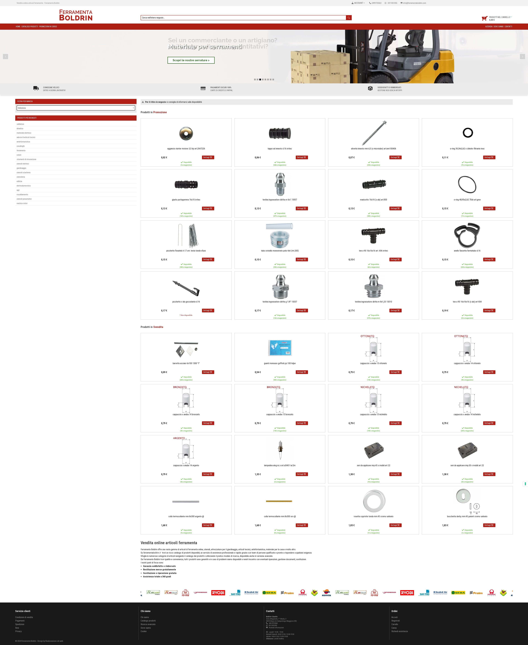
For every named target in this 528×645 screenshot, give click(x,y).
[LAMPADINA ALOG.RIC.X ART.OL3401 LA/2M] (280, 450)
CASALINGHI (21, 146)
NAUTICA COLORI (22, 203)
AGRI (18, 190)
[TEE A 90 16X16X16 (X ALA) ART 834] (467, 286)
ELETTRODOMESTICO (24, 186)
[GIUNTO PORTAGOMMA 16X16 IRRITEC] (186, 184)
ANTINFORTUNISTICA (23, 142)
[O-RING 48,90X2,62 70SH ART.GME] (467, 184)
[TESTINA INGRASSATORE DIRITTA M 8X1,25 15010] (373, 286)
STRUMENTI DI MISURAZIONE (26, 159)
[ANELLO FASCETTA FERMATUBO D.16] (467, 235)
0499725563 (376, 3)
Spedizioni (19, 624)
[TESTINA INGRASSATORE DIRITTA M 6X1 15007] (280, 184)
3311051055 (392, 3)
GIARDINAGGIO (21, 168)
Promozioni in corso (48, 26)
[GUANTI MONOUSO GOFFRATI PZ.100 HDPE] (280, 348)
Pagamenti (19, 620)
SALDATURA (20, 124)
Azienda (489, 26)
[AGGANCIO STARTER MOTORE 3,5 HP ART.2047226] (186, 133)
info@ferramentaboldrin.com (414, 3)
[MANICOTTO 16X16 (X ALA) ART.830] (373, 184)
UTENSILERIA (21, 177)
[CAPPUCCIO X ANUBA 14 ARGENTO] (186, 450)
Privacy (18, 631)
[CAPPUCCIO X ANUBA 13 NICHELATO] (373, 399)
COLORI (19, 155)
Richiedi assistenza (399, 631)
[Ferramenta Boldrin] (76, 14)
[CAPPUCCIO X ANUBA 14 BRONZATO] (186, 399)
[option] (272, 593)
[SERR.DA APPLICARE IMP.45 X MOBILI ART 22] (373, 450)
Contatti (508, 26)
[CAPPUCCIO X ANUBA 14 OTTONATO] (467, 348)
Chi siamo (145, 617)
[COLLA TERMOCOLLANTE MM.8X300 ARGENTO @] (186, 501)
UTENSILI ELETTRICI (23, 164)
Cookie (144, 631)
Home (18, 26)
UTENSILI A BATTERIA (23, 172)
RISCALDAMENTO (22, 194)
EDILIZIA (19, 181)
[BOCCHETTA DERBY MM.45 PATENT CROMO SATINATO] (467, 501)
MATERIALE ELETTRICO (24, 133)
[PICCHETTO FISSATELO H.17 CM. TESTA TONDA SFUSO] (186, 235)
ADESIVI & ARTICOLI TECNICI (26, 137)
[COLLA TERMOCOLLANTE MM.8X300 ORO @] (280, 501)
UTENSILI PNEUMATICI (24, 199)
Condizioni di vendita (24, 617)
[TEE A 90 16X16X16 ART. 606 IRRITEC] (373, 235)
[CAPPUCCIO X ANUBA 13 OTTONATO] (373, 348)
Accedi (394, 617)
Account (358, 3)
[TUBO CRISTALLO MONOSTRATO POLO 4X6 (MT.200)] (280, 235)
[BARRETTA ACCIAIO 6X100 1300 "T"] (186, 348)
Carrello (394, 624)
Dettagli (206, 157)
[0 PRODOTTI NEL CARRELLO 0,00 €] (511, 17)
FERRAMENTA (21, 150)
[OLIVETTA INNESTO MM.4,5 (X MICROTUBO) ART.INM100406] (373, 133)
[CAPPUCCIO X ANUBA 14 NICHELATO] (467, 399)
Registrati (395, 620)
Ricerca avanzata (148, 624)
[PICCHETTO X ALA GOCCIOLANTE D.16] (186, 286)
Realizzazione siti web (54, 641)
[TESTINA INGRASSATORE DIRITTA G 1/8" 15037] (280, 286)
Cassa (394, 628)
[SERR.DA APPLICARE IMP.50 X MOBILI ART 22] (467, 450)
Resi (17, 628)
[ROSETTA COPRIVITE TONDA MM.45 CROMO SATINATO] (373, 501)
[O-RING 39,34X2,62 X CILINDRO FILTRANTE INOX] (467, 133)
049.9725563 (273, 623)
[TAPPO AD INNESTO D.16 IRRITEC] (280, 133)
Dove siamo (499, 26)
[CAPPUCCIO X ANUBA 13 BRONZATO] (280, 399)
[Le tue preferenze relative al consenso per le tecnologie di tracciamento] (525, 483)
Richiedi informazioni (276, 628)
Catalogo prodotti (29, 26)
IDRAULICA (20, 128)
